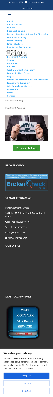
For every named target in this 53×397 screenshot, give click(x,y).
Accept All (26, 375)
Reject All (26, 391)
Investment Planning (15, 108)
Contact (30, 8)
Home (22, 8)
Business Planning (14, 100)
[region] (26, 373)
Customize (27, 383)
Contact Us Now (26, 148)
